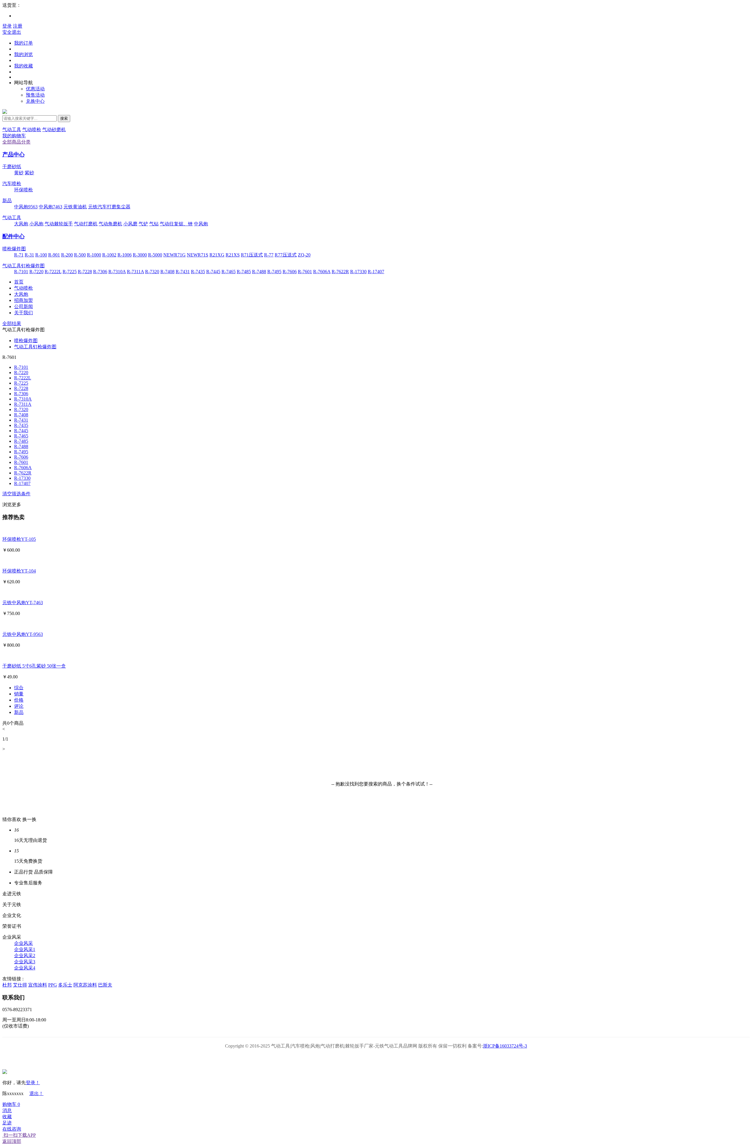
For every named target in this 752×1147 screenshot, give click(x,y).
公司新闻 (23, 306)
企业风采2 (24, 955)
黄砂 (19, 172)
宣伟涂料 (37, 984)
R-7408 (167, 271)
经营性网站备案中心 (310, 1058)
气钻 (154, 223)
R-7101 (21, 271)
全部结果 (11, 323)
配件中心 (13, 236)
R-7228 (85, 271)
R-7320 (152, 271)
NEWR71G (174, 254)
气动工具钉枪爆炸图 (23, 265)
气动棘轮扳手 (59, 223)
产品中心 (13, 154)
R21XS (233, 254)
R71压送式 (252, 254)
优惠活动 (35, 88)
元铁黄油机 (75, 206)
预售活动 (35, 94)
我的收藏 (23, 65)
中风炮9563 (26, 206)
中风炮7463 (50, 206)
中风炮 (201, 223)
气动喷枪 (31, 129)
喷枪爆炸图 (14, 248)
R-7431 (183, 271)
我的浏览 (23, 54)
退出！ (36, 1093)
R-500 (80, 254)
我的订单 (23, 42)
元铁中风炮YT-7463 (22, 602)
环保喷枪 (23, 189)
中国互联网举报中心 (442, 1058)
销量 (19, 693)
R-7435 (198, 271)
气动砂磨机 (54, 129)
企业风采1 (24, 949)
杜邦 (7, 984)
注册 (17, 25)
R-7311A (135, 271)
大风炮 (21, 223)
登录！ (33, 1082)
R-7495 (274, 271)
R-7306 (100, 271)
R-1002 (109, 254)
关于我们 (23, 312)
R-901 (54, 254)
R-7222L (53, 271)
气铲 (143, 223)
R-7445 (213, 271)
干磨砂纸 (11, 166)
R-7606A (321, 271)
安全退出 (11, 32)
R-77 (268, 254)
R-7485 (244, 271)
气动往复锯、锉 (176, 223)
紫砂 (29, 172)
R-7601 (305, 271)
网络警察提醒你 (376, 1058)
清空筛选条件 (16, 493)
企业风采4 (24, 967)
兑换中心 (35, 101)
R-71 (19, 254)
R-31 (29, 254)
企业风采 (23, 943)
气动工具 (11, 129)
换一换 (29, 819)
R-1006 (125, 254)
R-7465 (228, 271)
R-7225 (70, 271)
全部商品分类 (16, 141)
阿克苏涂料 (85, 984)
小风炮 (36, 223)
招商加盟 (23, 300)
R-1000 (94, 254)
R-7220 (36, 271)
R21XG (216, 254)
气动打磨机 (86, 223)
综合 (19, 687)
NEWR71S (197, 254)
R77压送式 (286, 254)
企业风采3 (24, 961)
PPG (52, 984)
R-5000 (155, 254)
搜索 (64, 118)
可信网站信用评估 (343, 1058)
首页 (19, 281)
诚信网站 (409, 1058)
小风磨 (130, 223)
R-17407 (376, 271)
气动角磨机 (110, 223)
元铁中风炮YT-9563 (22, 634)
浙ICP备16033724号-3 (505, 1045)
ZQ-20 (304, 254)
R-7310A (117, 271)
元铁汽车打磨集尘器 (109, 206)
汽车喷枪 (11, 183)
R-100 (41, 254)
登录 (7, 25)
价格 (19, 699)
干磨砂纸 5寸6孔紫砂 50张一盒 (34, 665)
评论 (19, 706)
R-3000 (140, 254)
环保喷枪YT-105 (19, 539)
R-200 (67, 254)
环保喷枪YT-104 (19, 570)
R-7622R (340, 271)
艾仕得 (20, 984)
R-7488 (259, 271)
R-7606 (290, 271)
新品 (7, 200)
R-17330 (358, 271)
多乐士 (65, 984)
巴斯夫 (105, 984)
